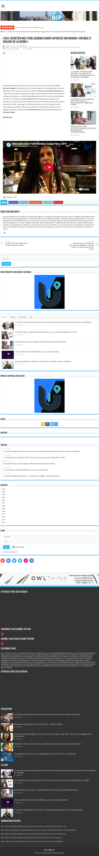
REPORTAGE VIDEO (74, 47)
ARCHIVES (14, 47)
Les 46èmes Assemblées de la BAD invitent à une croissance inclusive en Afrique (47, 714)
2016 (3, 517)
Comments (22, 317)
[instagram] (56, 424)
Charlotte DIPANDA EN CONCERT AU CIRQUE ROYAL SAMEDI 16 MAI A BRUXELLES (43, 361)
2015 (3, 520)
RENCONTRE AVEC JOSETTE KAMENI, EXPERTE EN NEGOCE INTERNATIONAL (83, 129)
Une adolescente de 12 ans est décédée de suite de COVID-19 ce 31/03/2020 (45, 754)
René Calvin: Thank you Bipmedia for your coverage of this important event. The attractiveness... (34, 834)
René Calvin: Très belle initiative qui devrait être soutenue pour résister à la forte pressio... (32, 838)
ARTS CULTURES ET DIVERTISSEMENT (29, 47)
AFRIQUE (11, 32)
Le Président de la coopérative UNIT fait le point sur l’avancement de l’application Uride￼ (82, 102)
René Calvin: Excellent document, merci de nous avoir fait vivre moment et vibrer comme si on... (33, 826)
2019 (3, 508)
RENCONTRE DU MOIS (61, 47)
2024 (3, 494)
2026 (3, 489)
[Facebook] (47, 424)
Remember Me (19, 547)
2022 (3, 500)
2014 (3, 522)
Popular (12, 317)
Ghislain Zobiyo (10, 45)
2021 (3, 503)
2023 (3, 497)
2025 (3, 492)
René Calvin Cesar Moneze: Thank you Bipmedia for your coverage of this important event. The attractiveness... (39, 830)
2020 (3, 506)
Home (4, 32)
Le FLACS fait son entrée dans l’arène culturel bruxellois (16, 243)
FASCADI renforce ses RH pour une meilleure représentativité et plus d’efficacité (47, 744)
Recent (4, 317)
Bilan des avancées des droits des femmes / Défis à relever (38, 724)
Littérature (50, 47)
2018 (3, 511)
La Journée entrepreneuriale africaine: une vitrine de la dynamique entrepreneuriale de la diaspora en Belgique (83, 74)
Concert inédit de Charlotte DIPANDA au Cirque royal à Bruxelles (36, 27)
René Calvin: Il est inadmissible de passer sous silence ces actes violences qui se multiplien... (32, 841)
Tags (30, 317)
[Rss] (43, 424)
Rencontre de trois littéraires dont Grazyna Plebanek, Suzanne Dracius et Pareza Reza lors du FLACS (81, 245)
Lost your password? (10, 552)
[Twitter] (52, 424)
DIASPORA (43, 47)
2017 (3, 514)
